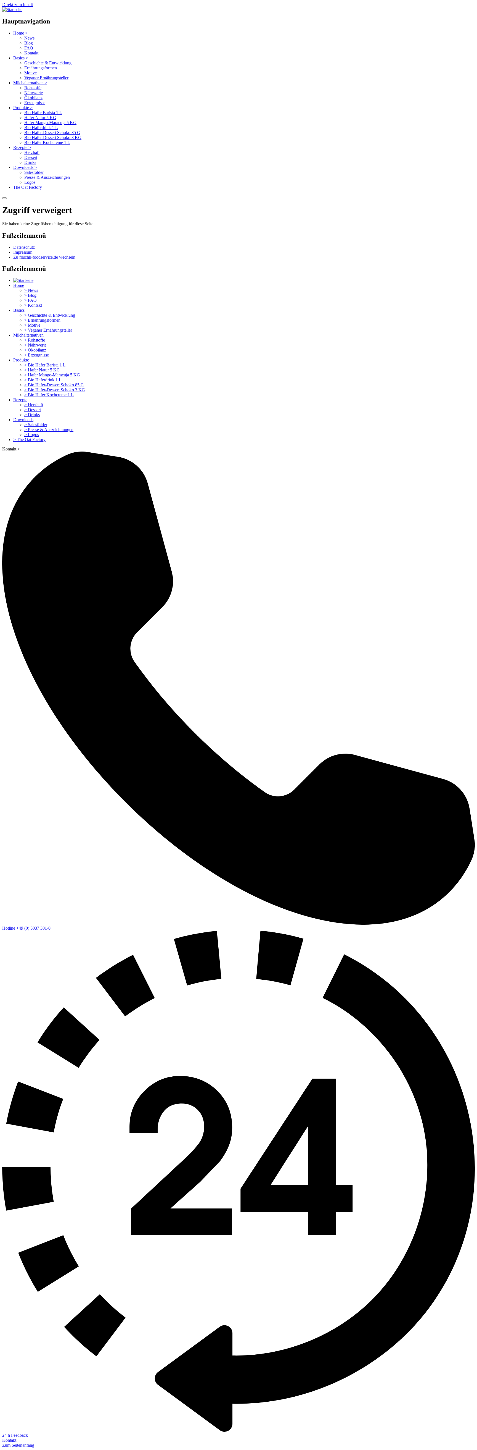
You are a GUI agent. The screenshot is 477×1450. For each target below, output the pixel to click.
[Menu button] (4, 198)
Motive (30, 72)
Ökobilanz (33, 97)
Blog (28, 43)
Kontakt (31, 53)
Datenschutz (24, 247)
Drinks (30, 162)
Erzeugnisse (34, 102)
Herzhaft (31, 152)
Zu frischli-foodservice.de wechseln (44, 257)
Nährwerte (33, 92)
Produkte (23, 107)
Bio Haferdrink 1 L (41, 127)
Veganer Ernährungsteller (46, 77)
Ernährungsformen (40, 67)
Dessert (30, 157)
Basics (20, 58)
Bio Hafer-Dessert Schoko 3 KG (52, 137)
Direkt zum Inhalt (17, 4)
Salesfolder (34, 172)
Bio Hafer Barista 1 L (43, 112)
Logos (29, 182)
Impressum (22, 252)
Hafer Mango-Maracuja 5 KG (50, 122)
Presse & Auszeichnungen (47, 177)
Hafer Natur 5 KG (40, 117)
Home (20, 33)
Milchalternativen (30, 82)
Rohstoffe (32, 87)
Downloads (25, 167)
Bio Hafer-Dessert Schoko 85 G (52, 132)
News (29, 38)
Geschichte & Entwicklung (47, 63)
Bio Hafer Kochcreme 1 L (47, 142)
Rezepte (22, 147)
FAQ (28, 48)
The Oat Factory (27, 187)
